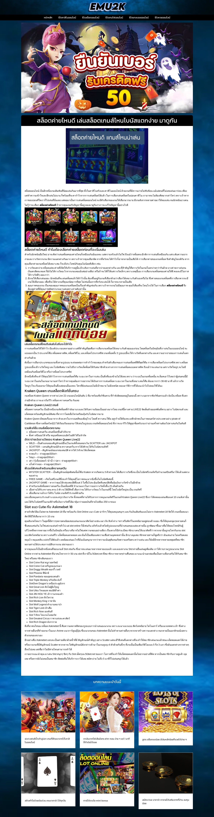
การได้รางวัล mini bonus (95, 800)
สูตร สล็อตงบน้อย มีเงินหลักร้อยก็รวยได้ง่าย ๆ (164, 739)
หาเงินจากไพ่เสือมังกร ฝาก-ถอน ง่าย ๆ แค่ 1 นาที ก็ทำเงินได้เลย (106, 740)
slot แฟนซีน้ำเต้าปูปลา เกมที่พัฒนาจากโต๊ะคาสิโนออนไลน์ (47, 740)
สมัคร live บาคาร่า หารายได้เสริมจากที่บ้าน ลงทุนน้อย (165, 801)
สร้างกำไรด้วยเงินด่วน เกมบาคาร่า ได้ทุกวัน (45, 800)
